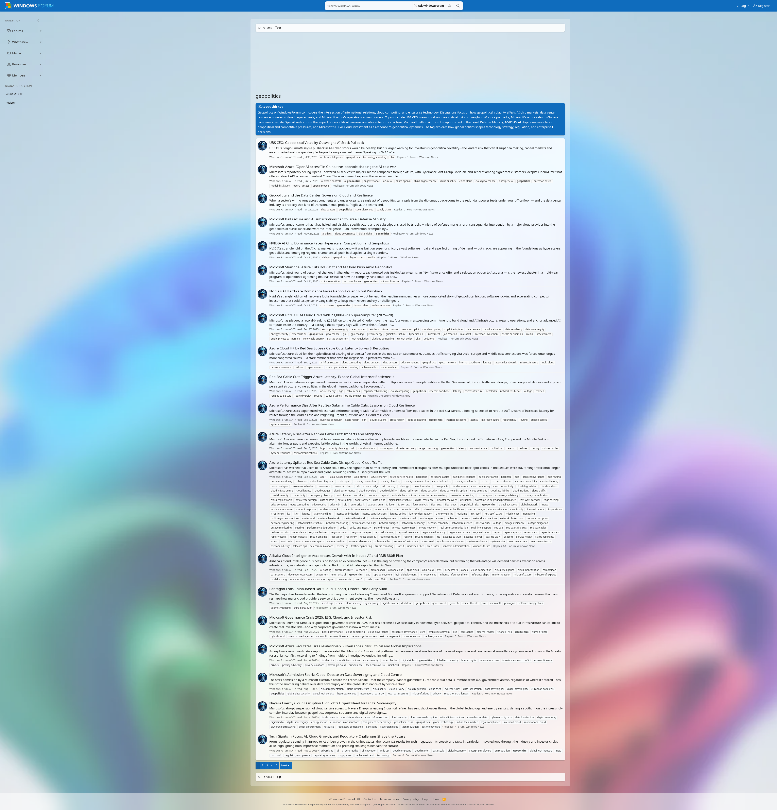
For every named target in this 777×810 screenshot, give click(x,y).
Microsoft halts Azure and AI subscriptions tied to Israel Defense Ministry (327, 219)
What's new (20, 42)
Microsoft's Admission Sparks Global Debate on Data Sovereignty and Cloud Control (335, 674)
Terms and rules (389, 799)
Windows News (428, 157)
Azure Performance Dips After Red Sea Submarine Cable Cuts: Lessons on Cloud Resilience (342, 405)
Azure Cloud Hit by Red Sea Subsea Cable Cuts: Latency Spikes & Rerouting (329, 348)
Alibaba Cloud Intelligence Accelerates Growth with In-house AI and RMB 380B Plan (336, 555)
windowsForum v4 (344, 799)
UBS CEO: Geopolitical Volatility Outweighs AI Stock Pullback (316, 142)
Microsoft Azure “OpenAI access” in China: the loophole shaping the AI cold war (332, 166)
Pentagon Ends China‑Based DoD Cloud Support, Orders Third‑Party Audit (328, 588)
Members (18, 75)
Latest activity (14, 93)
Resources (19, 64)
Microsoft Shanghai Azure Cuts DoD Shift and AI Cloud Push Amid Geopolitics (330, 267)
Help (425, 799)
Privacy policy (410, 799)
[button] (41, 30)
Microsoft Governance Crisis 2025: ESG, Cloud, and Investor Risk (320, 617)
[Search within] (449, 6)
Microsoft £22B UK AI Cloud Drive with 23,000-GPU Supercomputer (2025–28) (331, 315)
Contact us (369, 799)
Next (284, 765)
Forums (17, 31)
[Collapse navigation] (38, 20)
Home (435, 799)
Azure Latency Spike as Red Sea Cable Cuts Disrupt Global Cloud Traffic (325, 462)
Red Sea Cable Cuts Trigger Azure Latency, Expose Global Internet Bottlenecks (331, 376)
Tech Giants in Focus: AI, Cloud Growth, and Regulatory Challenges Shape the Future (337, 736)
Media (16, 53)
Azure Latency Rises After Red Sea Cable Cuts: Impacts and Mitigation (325, 434)
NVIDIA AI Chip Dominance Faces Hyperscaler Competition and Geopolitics (329, 243)
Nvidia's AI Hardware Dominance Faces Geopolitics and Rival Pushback (325, 291)
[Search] (458, 6)
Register (11, 102)
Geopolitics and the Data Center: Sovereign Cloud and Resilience (321, 195)
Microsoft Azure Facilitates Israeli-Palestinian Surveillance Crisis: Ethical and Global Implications (345, 646)
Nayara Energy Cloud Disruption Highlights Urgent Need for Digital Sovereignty (332, 703)
